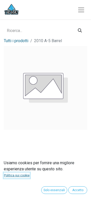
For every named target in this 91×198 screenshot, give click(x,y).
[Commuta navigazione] (81, 9)
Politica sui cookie (17, 175)
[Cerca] (80, 30)
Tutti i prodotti (16, 40)
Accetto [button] (77, 190)
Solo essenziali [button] (54, 190)
